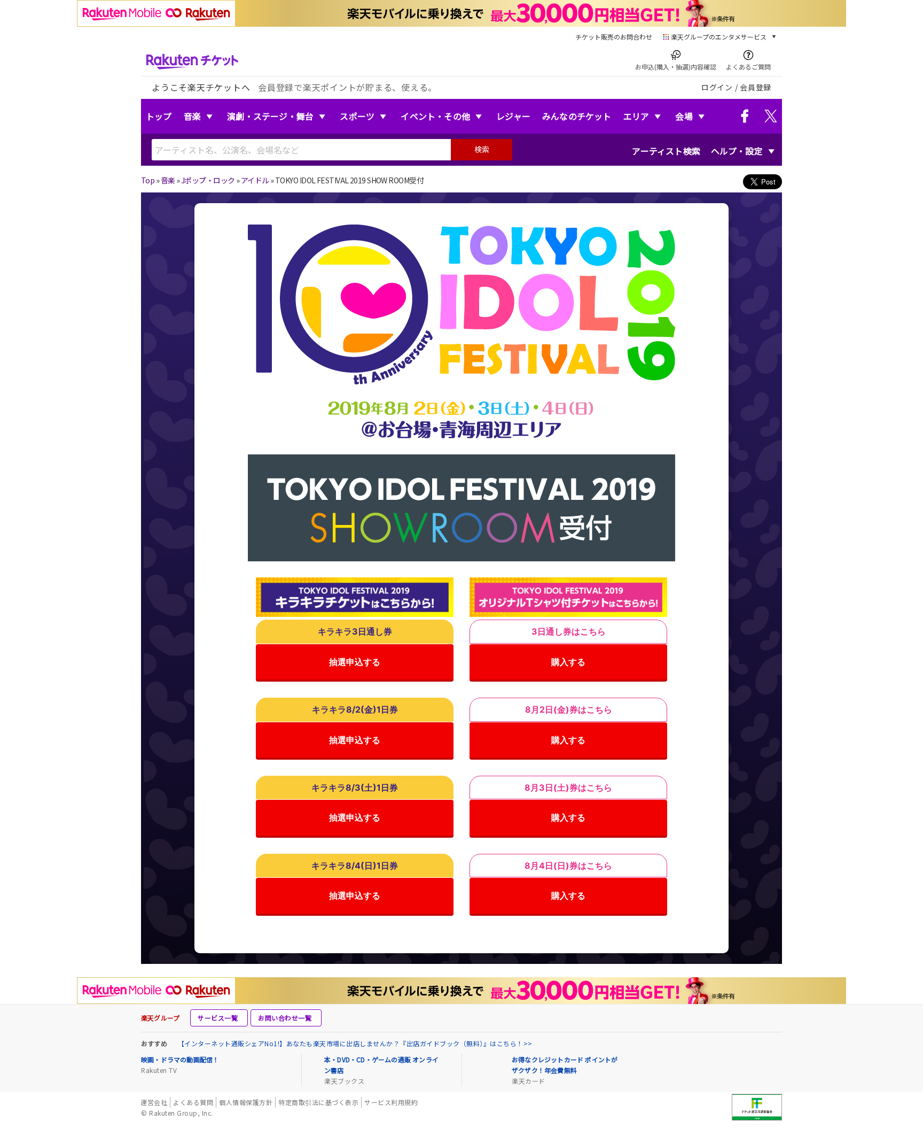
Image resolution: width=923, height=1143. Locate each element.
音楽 (192, 116)
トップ (159, 116)
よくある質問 (193, 1102)
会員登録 (755, 87)
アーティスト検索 (666, 150)
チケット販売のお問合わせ (613, 36)
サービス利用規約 (391, 1102)
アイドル (255, 180)
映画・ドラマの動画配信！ (180, 1059)
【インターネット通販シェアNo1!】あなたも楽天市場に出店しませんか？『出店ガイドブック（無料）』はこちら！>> (355, 1043)
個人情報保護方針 (245, 1102)
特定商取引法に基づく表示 (318, 1102)
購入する (568, 662)
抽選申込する (354, 662)
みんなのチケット (577, 116)
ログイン (717, 87)
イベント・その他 (435, 116)
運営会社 (153, 1102)
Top (147, 180)
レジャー (513, 116)
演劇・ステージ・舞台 (270, 116)
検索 (481, 149)
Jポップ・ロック (208, 180)
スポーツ (357, 116)
